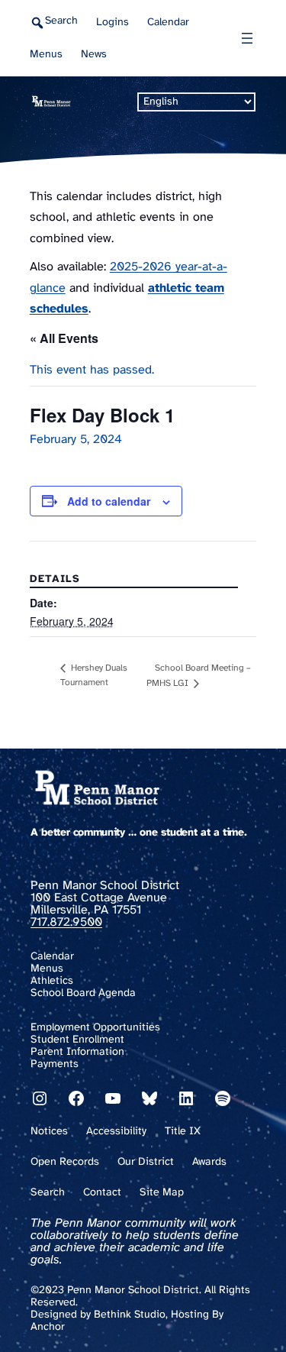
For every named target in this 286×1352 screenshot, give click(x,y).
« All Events (64, 338)
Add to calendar (108, 501)
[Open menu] (247, 38)
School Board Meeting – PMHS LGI (198, 675)
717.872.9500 (66, 922)
